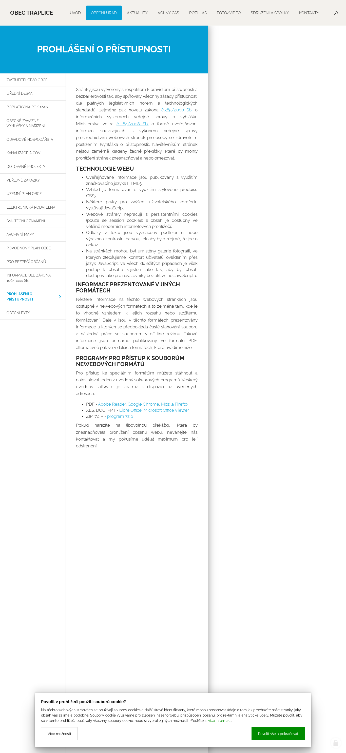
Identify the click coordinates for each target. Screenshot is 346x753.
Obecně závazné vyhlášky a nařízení (26, 123)
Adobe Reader (112, 404)
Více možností (59, 734)
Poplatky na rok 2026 (27, 107)
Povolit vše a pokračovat (278, 734)
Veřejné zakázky (23, 180)
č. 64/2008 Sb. (133, 123)
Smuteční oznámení (26, 221)
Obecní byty (18, 313)
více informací (219, 721)
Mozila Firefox (174, 404)
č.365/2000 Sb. (177, 109)
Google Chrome (143, 404)
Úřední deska (19, 93)
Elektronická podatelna (31, 207)
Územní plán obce (24, 193)
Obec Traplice (31, 12)
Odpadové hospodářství (30, 139)
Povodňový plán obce (29, 248)
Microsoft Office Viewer (166, 410)
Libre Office (130, 410)
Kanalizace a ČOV (24, 153)
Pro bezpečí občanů (26, 262)
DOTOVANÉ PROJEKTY (26, 166)
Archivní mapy (20, 234)
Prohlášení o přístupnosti (20, 296)
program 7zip (120, 416)
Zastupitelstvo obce (27, 80)
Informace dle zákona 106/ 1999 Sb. (29, 278)
